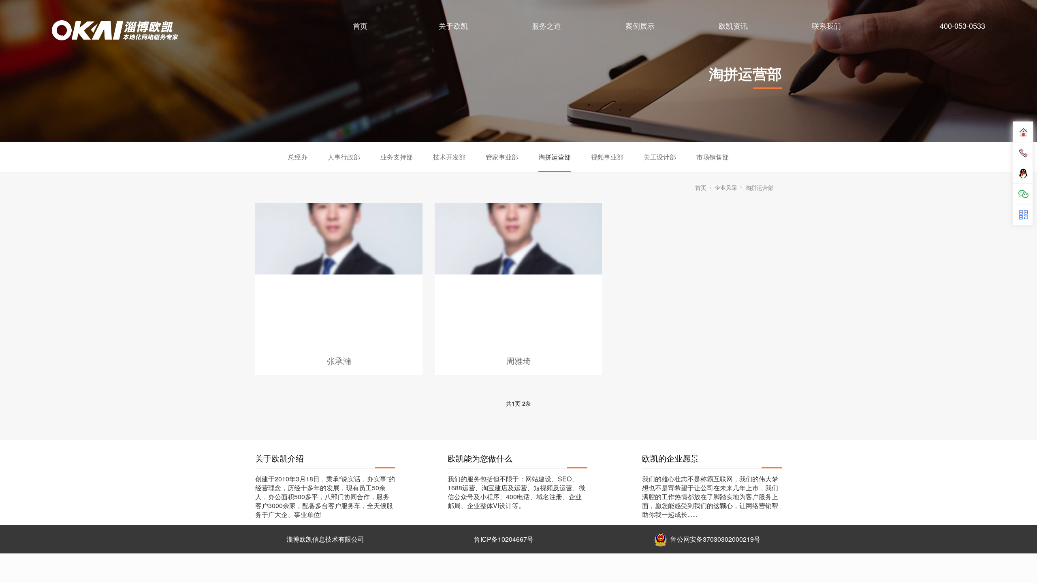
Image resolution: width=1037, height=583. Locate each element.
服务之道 (546, 25)
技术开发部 (449, 157)
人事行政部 (344, 157)
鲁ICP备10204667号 (503, 539)
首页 (360, 25)
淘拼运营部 (554, 157)
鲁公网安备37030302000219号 (715, 539)
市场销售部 (712, 157)
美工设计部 (660, 157)
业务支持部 (396, 157)
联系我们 (826, 25)
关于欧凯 (453, 25)
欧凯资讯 (733, 25)
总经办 (297, 157)
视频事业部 (607, 157)
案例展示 (640, 25)
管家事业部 (502, 157)
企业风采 (726, 187)
